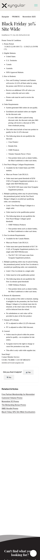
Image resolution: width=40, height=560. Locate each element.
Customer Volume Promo (12, 398)
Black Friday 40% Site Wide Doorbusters (18, 412)
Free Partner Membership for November (18, 395)
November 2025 (29, 17)
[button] (35, 5)
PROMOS (16, 17)
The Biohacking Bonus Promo (14, 405)
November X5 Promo (10, 402)
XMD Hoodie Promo (10, 409)
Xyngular (5, 17)
